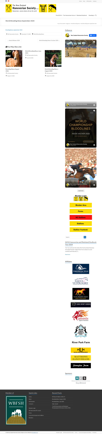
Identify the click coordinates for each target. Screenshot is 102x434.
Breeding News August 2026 (59, 399)
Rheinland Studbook (82, 15)
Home (80, 1)
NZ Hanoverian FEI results (35, 410)
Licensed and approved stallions (36, 415)
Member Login (32, 408)
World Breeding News (39, 34)
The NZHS (58, 15)
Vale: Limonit (55, 404)
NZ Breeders (89, 1)
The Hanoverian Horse (69, 15)
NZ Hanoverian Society (13, 34)
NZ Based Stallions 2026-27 (58, 396)
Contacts (94, 1)
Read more (67, 254)
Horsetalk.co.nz (35, 432)
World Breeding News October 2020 (49, 40)
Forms (30, 413)
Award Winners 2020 (13, 40)
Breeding (91, 15)
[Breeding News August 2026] (14, 51)
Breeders (31, 417)
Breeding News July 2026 (58, 401)
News (84, 1)
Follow (93, 35)
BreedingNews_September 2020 (14, 30)
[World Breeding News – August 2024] (53, 51)
